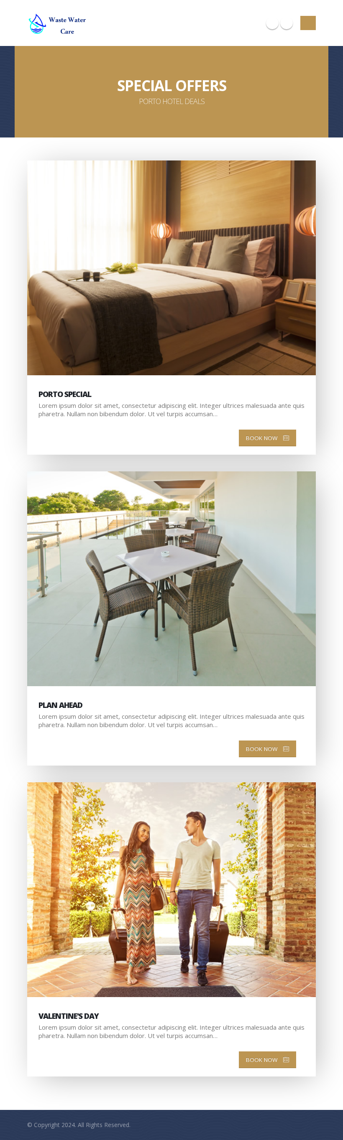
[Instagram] (272, 23)
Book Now (262, 438)
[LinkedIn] (286, 23)
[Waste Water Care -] (58, 23)
